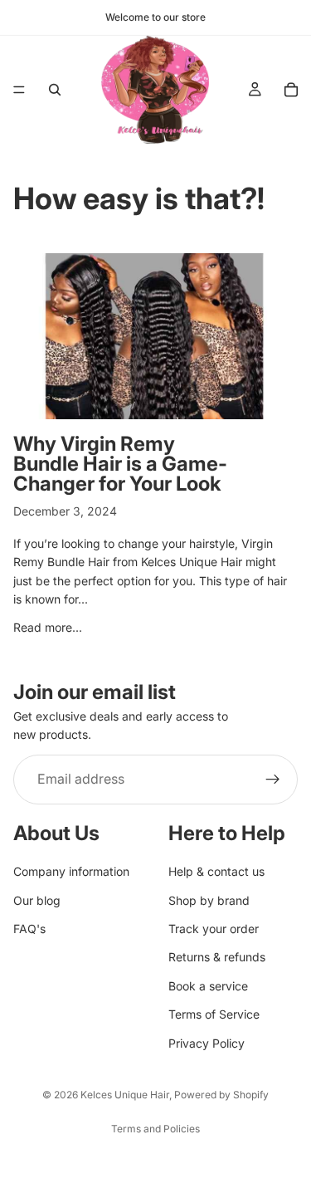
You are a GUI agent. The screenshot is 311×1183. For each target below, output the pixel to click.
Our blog (37, 900)
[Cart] (291, 89)
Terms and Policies (155, 1128)
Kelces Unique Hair (124, 1094)
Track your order (213, 928)
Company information (71, 871)
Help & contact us (216, 871)
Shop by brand (209, 900)
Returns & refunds (216, 958)
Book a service (208, 986)
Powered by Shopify (221, 1094)
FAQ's (29, 928)
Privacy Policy (206, 1043)
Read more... (47, 627)
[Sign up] (272, 779)
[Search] (54, 89)
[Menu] (19, 90)
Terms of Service (214, 1014)
